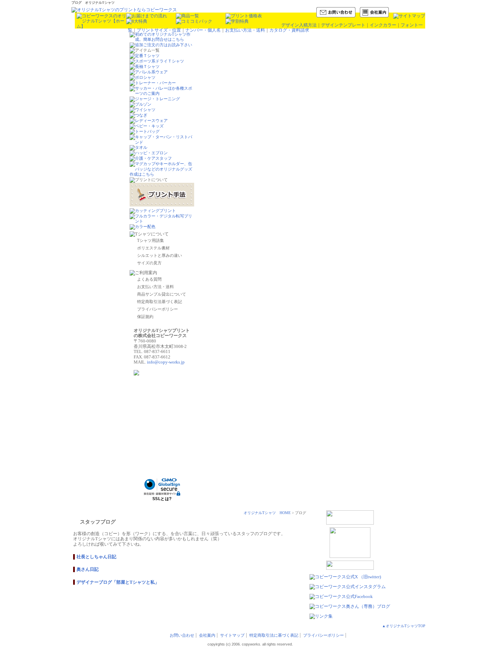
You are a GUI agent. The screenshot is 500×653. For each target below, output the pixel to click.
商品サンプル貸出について (161, 294)
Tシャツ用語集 (150, 240)
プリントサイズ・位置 (159, 30)
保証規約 (145, 316)
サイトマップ (232, 635)
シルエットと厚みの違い (159, 255)
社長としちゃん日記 (96, 556)
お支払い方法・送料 (245, 30)
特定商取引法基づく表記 (159, 301)
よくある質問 (149, 279)
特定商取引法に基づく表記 (273, 635)
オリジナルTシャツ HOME (267, 513)
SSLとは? (162, 498)
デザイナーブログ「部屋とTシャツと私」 (118, 582)
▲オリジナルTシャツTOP (403, 626)
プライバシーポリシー (157, 309)
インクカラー (383, 25)
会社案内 (207, 635)
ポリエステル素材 (153, 248)
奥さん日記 (88, 569)
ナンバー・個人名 (203, 30)
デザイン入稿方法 (299, 25)
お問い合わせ (182, 635)
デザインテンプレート (343, 25)
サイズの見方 (149, 263)
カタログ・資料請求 (289, 30)
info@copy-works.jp (166, 362)
